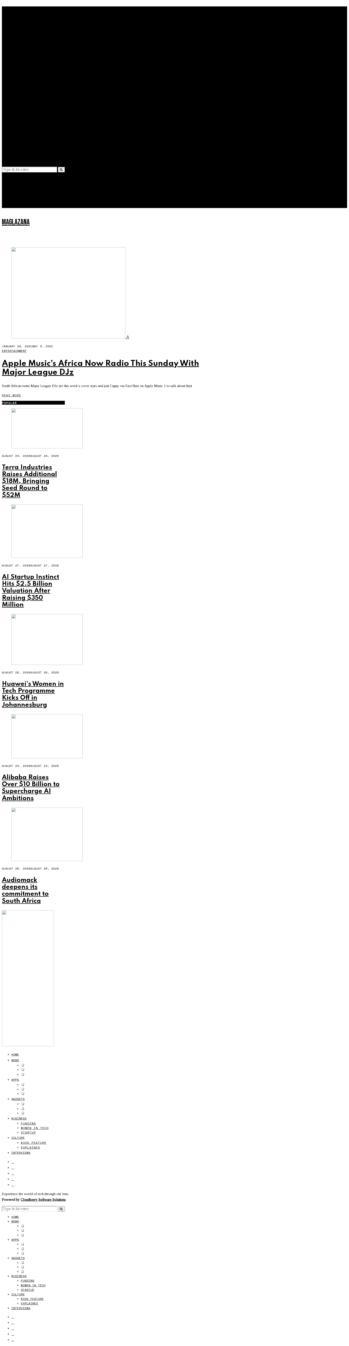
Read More (11, 395)
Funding (28, 93)
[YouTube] (12, 148)
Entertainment (14, 351)
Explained (30, 117)
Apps (15, 49)
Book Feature (34, 112)
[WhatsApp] (12, 154)
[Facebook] (12, 131)
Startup (28, 102)
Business (19, 88)
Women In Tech (35, 97)
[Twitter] (12, 137)
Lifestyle (17, 199)
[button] (61, 169)
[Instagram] (12, 143)
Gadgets (18, 68)
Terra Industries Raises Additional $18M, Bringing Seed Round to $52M (29, 481)
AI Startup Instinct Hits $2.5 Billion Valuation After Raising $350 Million (30, 591)
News (15, 30)
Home (15, 24)
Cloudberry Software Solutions (43, 1199)
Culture (18, 107)
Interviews (20, 122)
